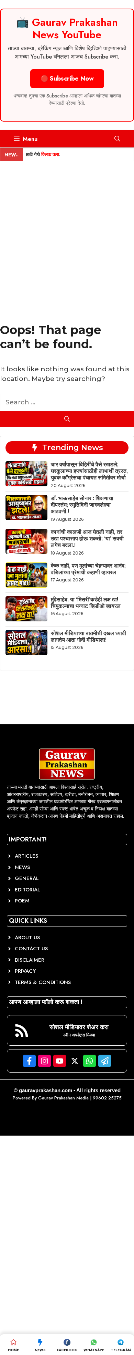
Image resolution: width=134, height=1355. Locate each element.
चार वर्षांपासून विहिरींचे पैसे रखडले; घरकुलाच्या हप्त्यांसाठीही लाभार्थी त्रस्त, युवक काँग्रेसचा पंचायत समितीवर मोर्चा (89, 471)
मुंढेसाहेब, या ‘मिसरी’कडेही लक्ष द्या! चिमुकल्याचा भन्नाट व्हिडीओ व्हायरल (86, 602)
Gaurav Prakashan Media (63, 1098)
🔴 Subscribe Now (67, 78)
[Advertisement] (67, 232)
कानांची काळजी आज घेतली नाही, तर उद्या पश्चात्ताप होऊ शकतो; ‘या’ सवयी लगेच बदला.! (87, 538)
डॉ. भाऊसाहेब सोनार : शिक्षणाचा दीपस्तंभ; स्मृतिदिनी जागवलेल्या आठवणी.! (82, 505)
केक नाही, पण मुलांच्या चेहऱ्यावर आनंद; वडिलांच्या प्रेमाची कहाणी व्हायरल (88, 569)
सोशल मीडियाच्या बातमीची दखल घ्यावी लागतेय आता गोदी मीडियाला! (88, 636)
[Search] (67, 419)
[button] (117, 138)
